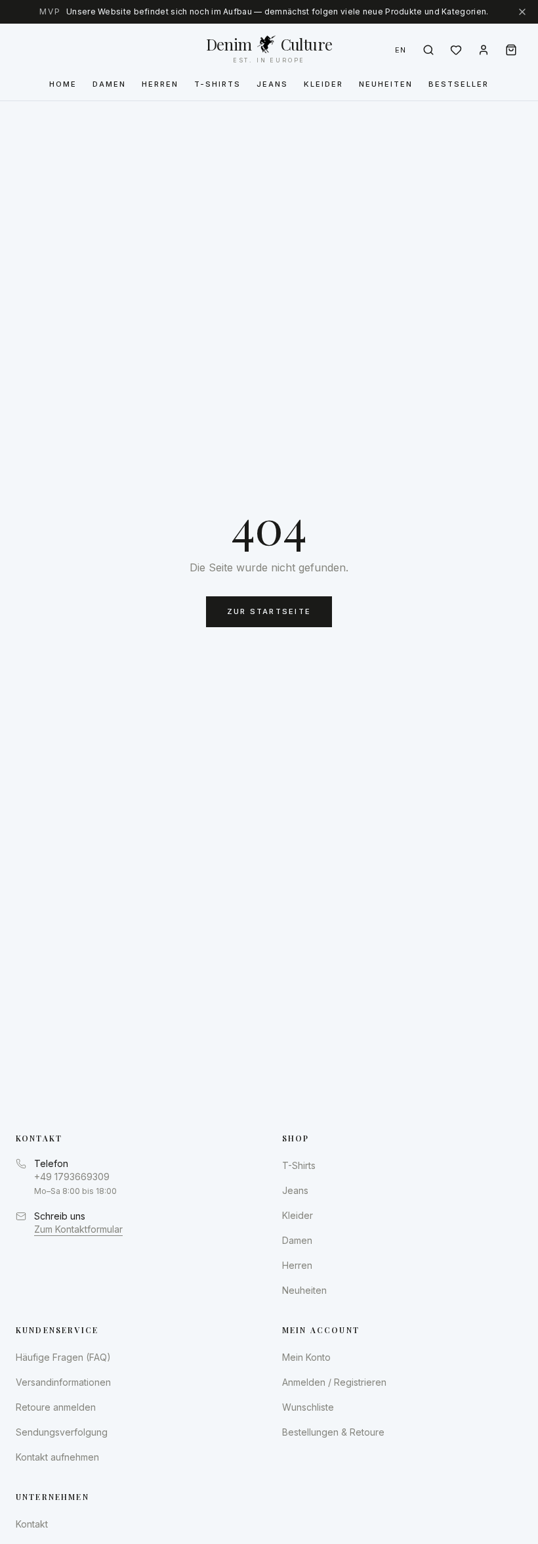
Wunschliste (308, 1407)
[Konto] (483, 50)
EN (401, 50)
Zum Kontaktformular (78, 1229)
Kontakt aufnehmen (57, 1457)
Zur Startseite (269, 611)
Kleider (323, 84)
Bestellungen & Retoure (333, 1432)
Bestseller (458, 84)
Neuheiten (386, 84)
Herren (160, 84)
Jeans (272, 84)
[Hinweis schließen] (522, 12)
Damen (109, 84)
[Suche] (428, 50)
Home (63, 84)
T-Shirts (217, 84)
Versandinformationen (63, 1382)
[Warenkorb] (511, 50)
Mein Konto (306, 1357)
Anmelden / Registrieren (334, 1382)
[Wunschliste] (456, 50)
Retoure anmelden (56, 1407)
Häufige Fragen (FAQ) (63, 1357)
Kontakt (32, 1524)
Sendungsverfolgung (62, 1432)
